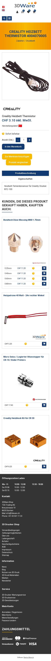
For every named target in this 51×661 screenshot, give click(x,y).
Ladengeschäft (8, 538)
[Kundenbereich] (17, 12)
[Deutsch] (3, 7)
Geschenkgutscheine (10, 544)
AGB (4, 547)
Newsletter (6, 581)
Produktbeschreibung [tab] (25, 173)
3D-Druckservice (8, 598)
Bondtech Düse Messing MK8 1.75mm (22, 220)
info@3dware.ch (13, 513)
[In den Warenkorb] (44, 268)
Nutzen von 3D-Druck (10, 572)
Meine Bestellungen (10, 618)
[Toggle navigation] (9, 18)
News (4, 567)
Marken (5, 578)
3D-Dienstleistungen (10, 600)
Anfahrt (5, 541)
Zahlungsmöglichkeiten (11, 533)
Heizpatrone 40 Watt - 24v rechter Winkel (23, 295)
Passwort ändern (9, 620)
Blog (4, 570)
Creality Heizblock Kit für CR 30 (18, 418)
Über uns (5, 536)
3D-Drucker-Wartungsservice (14, 595)
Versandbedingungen (11, 530)
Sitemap (5, 555)
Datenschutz (7, 552)
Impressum (6, 550)
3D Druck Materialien (10, 575)
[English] (3, 10)
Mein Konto (6, 615)
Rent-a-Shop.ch (29, 657)
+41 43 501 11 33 (15, 516)
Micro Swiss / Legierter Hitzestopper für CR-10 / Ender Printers (23, 358)
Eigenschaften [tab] (25, 179)
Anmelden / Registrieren (12, 612)
